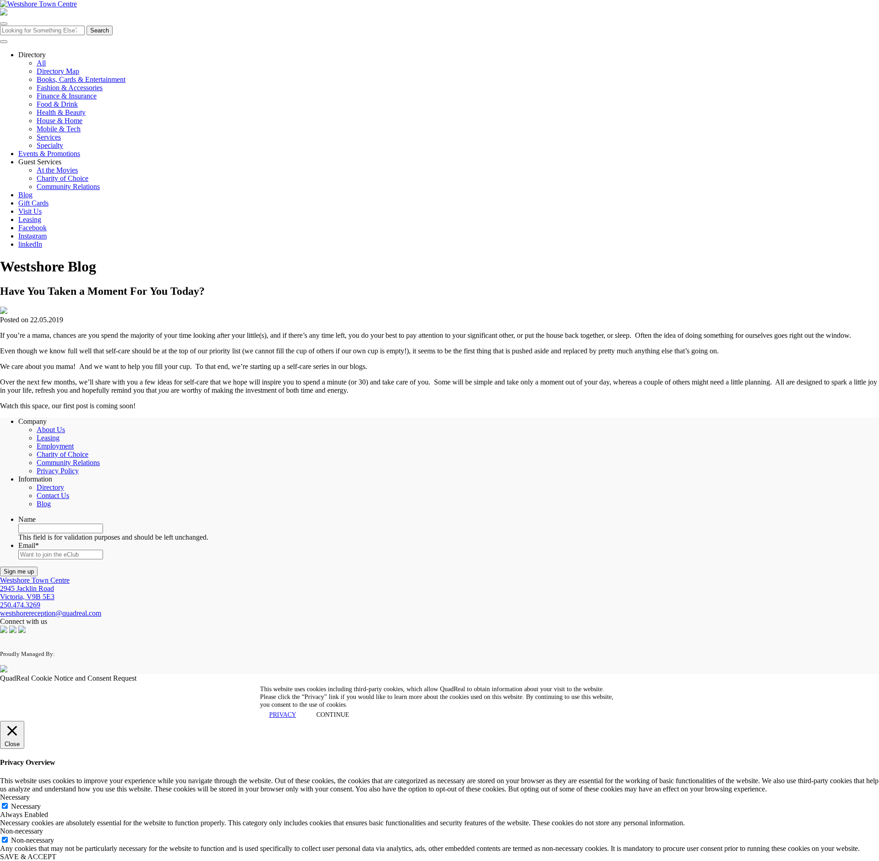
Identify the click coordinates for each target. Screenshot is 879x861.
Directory (50, 487)
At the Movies (57, 170)
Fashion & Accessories (70, 88)
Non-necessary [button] (21, 831)
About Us (51, 429)
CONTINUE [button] (332, 714)
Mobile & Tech (59, 129)
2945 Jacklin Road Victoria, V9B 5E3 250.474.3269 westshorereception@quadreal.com (50, 596)
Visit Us (30, 211)
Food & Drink (57, 104)
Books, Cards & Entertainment (81, 79)
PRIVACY (282, 714)
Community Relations (68, 186)
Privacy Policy (58, 471)
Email (28, 545)
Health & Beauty (61, 112)
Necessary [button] (15, 797)
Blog (25, 195)
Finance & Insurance (67, 96)
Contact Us (53, 495)
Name (27, 519)
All (41, 63)
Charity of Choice (62, 178)
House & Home (59, 121)
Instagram (32, 236)
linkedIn (30, 244)
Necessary (26, 806)
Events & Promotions (49, 153)
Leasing (29, 219)
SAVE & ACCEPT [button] (28, 857)
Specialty (50, 145)
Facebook (32, 228)
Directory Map (58, 71)
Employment (55, 446)
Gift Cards (33, 203)
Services (49, 137)
